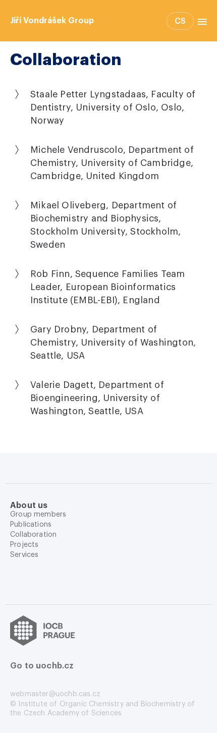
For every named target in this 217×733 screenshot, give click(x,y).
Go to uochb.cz (42, 666)
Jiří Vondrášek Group (52, 21)
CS (180, 21)
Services (24, 554)
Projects (24, 544)
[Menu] (200, 20)
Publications (30, 524)
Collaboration (33, 534)
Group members (38, 514)
